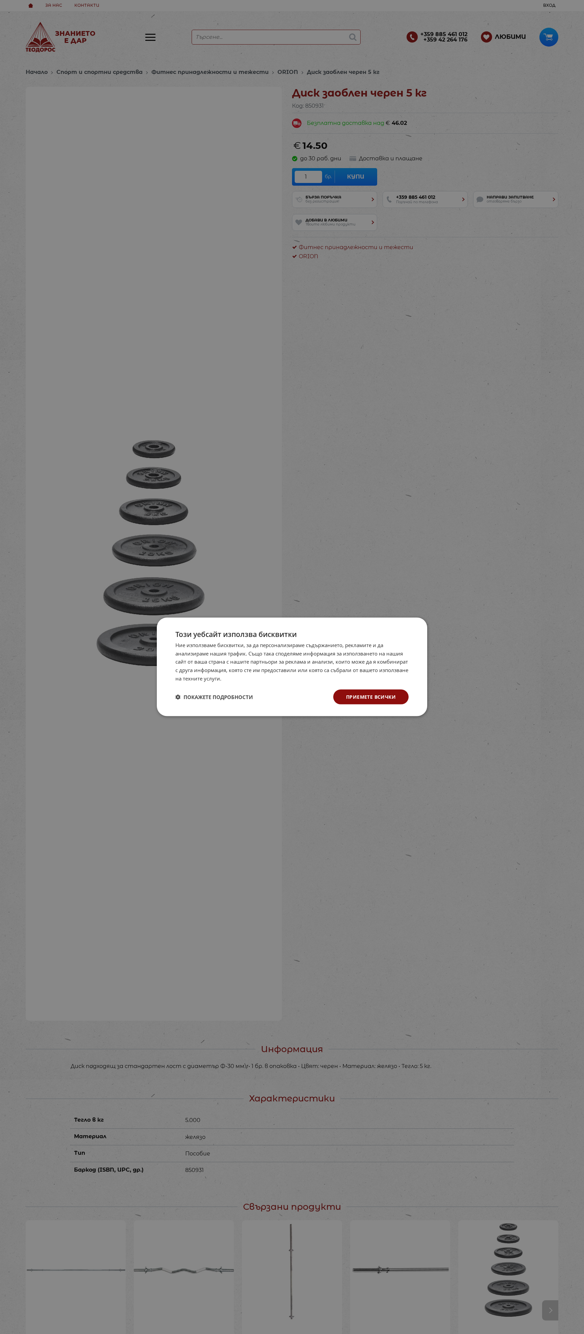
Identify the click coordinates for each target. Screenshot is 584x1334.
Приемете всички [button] (371, 697)
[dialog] (292, 667)
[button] (214, 697)
